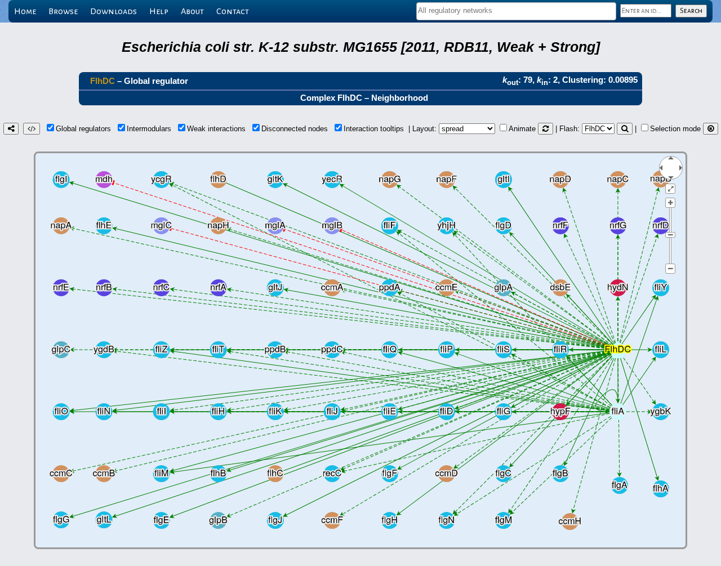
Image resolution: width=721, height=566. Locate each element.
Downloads (113, 11)
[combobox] (516, 11)
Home (25, 11)
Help (158, 11)
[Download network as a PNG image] (11, 129)
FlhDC (102, 81)
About (192, 11)
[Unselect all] (710, 129)
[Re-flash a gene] (625, 129)
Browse (63, 11)
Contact (232, 11)
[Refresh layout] (545, 129)
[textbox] (516, 10)
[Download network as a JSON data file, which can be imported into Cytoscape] (31, 129)
